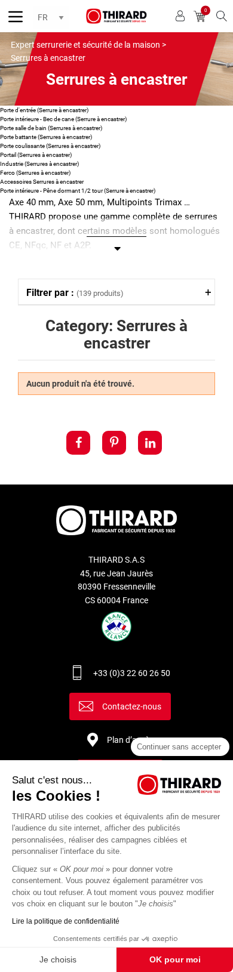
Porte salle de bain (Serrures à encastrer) (51, 128)
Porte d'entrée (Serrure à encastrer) (44, 110)
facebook (78, 443)
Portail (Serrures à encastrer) (36, 155)
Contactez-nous (131, 706)
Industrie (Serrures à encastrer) (39, 164)
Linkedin (150, 443)
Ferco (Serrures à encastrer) (35, 172)
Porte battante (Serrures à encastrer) (46, 137)
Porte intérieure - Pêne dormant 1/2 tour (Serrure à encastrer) (77, 190)
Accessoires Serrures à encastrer (42, 181)
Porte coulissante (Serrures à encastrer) (50, 146)
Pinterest (114, 443)
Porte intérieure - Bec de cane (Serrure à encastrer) (63, 119)
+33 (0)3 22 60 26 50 (131, 673)
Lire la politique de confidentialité (65, 921)
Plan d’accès (130, 740)
